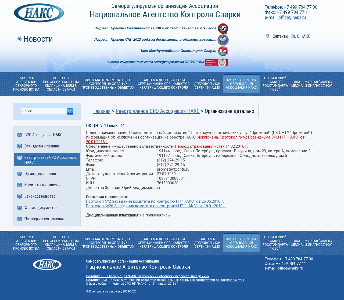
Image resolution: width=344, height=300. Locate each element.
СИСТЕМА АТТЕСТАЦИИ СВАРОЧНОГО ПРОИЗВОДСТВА (26, 83)
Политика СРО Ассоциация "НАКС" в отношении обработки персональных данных (147, 276)
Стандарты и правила (42, 146)
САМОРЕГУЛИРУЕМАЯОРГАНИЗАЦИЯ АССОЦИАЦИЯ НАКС (241, 83)
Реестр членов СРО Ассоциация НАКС (50, 160)
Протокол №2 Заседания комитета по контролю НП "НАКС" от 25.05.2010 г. (155, 201)
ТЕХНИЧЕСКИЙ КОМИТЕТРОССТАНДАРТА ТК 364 (275, 83)
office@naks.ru (292, 17)
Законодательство (40, 196)
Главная (101, 111)
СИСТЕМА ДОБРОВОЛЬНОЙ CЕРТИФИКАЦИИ (207, 83)
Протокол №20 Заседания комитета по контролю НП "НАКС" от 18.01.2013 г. (156, 206)
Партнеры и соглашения (44, 218)
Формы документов (41, 207)
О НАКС (303, 36)
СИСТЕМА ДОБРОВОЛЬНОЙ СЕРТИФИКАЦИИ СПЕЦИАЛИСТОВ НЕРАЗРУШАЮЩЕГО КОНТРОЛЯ (164, 83)
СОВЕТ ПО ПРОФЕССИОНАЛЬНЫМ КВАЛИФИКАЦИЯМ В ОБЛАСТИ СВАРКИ (61, 83)
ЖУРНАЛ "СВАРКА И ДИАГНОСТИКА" (318, 84)
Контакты (279, 36)
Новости (38, 39)
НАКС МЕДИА (297, 84)
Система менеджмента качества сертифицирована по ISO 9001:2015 (155, 62)
